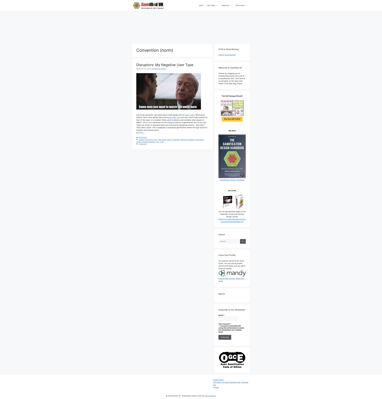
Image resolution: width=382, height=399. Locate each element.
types (162, 142)
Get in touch (240, 5)
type (157, 142)
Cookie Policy (218, 380)
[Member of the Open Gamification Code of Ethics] (232, 367)
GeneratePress (210, 396)
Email (221, 315)
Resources (225, 5)
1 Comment (142, 144)
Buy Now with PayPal (232, 119)
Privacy (216, 387)
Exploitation (176, 140)
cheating (141, 140)
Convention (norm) (151, 140)
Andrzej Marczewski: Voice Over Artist (231, 280)
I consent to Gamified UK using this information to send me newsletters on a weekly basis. (231, 329)
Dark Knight (162, 140)
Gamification (143, 137)
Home (201, 5)
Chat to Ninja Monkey (227, 55)
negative (139, 142)
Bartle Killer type (173, 117)
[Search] (243, 241)
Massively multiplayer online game (192, 140)
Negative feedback (149, 142)
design (169, 140)
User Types (211, 5)
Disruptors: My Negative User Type (164, 65)
